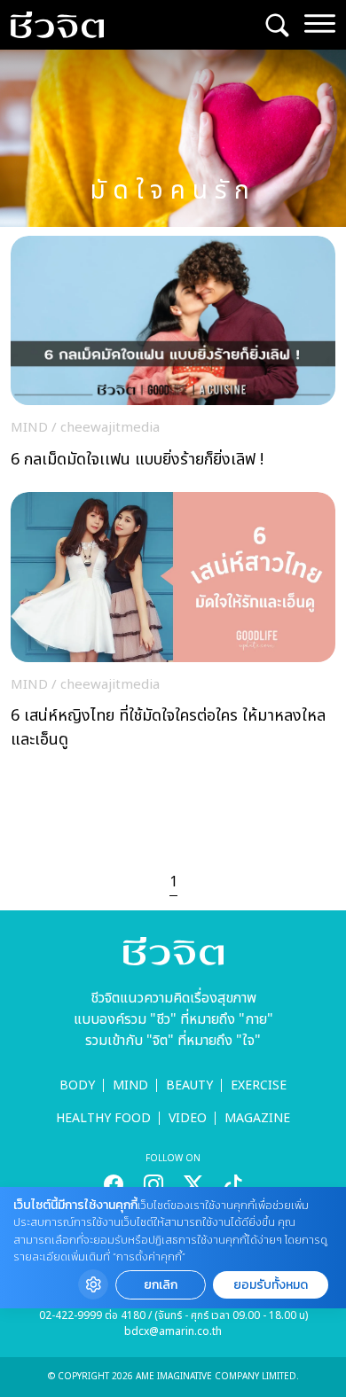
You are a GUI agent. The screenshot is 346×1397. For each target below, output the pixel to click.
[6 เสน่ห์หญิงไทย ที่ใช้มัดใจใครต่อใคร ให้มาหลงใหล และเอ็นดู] (173, 626)
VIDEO (188, 1118)
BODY (77, 1085)
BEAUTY (189, 1085)
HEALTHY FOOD (103, 1118)
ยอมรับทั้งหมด (270, 1285)
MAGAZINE (257, 1118)
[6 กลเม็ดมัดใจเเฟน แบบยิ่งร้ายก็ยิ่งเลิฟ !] (173, 357)
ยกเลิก (160, 1285)
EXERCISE (259, 1085)
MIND (130, 1085)
